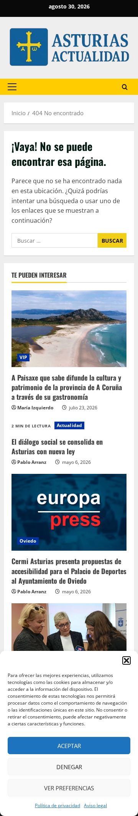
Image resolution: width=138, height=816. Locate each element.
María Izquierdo (35, 407)
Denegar (69, 767)
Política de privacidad (57, 805)
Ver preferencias (69, 788)
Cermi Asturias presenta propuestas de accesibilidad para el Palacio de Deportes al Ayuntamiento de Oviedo (69, 570)
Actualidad (69, 425)
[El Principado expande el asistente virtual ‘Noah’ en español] (69, 641)
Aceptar (69, 746)
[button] (126, 660)
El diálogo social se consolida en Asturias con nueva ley (57, 446)
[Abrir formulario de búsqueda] (125, 86)
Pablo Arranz (31, 462)
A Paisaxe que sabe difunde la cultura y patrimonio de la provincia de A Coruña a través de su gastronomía (67, 387)
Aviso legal (95, 805)
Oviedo (28, 541)
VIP (23, 357)
